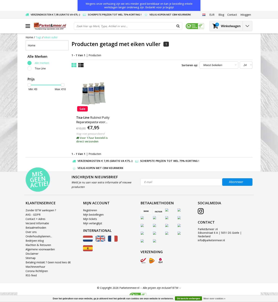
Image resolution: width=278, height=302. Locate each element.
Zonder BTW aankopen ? (41, 210)
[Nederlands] (204, 14)
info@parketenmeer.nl (211, 240)
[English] (100, 240)
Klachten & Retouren (38, 245)
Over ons (31, 232)
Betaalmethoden (36, 227)
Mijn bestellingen (93, 214)
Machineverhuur (35, 266)
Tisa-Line (40, 68)
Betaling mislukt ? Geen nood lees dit (48, 262)
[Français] (113, 240)
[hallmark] (195, 26)
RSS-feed (31, 275)
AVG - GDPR (33, 214)
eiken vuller (51, 37)
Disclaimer (32, 253)
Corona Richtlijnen (37, 271)
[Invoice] (158, 211)
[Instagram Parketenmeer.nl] (201, 212)
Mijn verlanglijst (92, 223)
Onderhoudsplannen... (39, 236)
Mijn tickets (90, 219)
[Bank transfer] (146, 211)
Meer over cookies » (214, 298)
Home (29, 37)
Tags (39, 37)
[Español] (88, 250)
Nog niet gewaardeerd (90, 133)
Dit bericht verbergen (188, 298)
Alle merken (42, 63)
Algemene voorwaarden (40, 249)
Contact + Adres (35, 219)
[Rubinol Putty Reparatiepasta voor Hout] (94, 93)
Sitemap (31, 258)
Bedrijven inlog (35, 240)
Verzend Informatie (37, 223)
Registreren (90, 210)
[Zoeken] (178, 26)
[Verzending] (143, 261)
